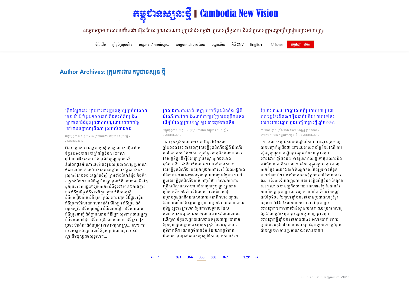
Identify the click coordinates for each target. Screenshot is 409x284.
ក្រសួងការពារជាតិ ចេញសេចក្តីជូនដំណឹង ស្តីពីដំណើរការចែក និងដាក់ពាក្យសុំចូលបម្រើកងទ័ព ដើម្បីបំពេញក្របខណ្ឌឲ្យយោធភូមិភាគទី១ (203, 117)
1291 (247, 257)
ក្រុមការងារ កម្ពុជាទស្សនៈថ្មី (136, 71)
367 (225, 257)
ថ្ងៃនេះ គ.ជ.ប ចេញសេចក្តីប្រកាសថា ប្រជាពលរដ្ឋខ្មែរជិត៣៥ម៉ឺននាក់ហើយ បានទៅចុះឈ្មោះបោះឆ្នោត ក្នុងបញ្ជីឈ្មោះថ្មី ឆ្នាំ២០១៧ (298, 117)
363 (178, 257)
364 (190, 257)
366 (213, 257)
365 (201, 257)
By (109, 136)
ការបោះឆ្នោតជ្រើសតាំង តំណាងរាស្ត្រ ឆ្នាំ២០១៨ (289, 130)
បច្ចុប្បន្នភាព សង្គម (76, 136)
